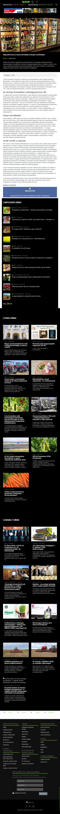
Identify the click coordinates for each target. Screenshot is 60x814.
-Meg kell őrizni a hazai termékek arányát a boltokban (30, 193)
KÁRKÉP (24, 736)
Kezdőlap (7, 75)
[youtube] (33, 806)
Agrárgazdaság (7, 729)
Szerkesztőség (45, 759)
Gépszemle (25, 731)
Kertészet (6, 740)
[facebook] (26, 806)
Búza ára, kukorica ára (10, 761)
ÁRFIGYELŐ (25, 734)
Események (44, 747)
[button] (32, 1)
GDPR (42, 752)
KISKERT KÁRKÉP (26, 739)
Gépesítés (6, 745)
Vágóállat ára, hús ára (10, 768)
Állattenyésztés (8, 742)
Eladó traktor (45, 727)
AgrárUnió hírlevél (20, 793)
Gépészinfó (25, 744)
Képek (42, 742)
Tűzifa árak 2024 (8, 754)
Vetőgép (43, 729)
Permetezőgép (45, 732)
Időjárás (24, 741)
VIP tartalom (26, 761)
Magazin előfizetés (28, 763)
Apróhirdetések (26, 746)
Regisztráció (26, 756)
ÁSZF (42, 749)
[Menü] (37, 1)
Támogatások (7, 732)
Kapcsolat (44, 762)
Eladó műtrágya (45, 735)
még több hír (7, 303)
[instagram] (30, 806)
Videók (43, 744)
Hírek (5, 58)
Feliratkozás (43, 793)
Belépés (24, 758)
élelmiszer (12, 185)
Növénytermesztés (9, 735)
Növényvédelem (8, 737)
